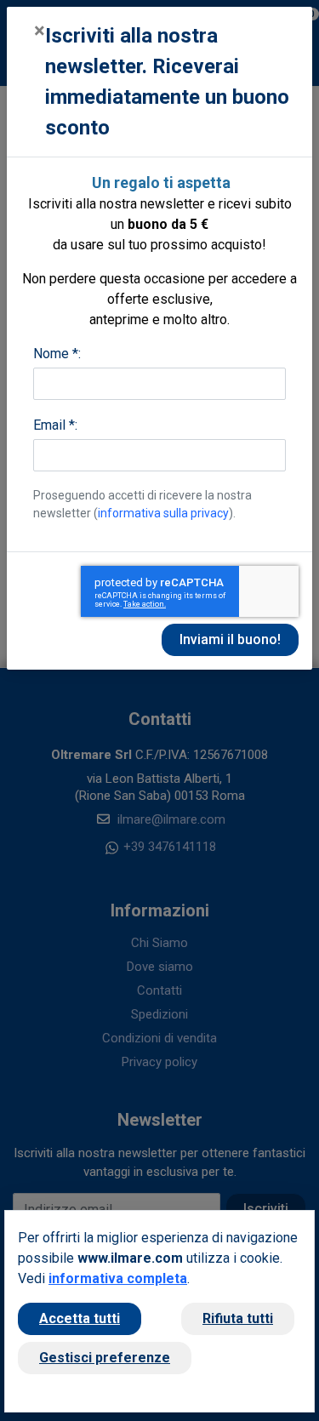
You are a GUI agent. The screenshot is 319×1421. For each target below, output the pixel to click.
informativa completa (117, 1278)
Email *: (55, 425)
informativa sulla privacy (163, 513)
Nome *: (57, 353)
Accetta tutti (79, 1318)
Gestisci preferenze (104, 1358)
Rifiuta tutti (237, 1318)
